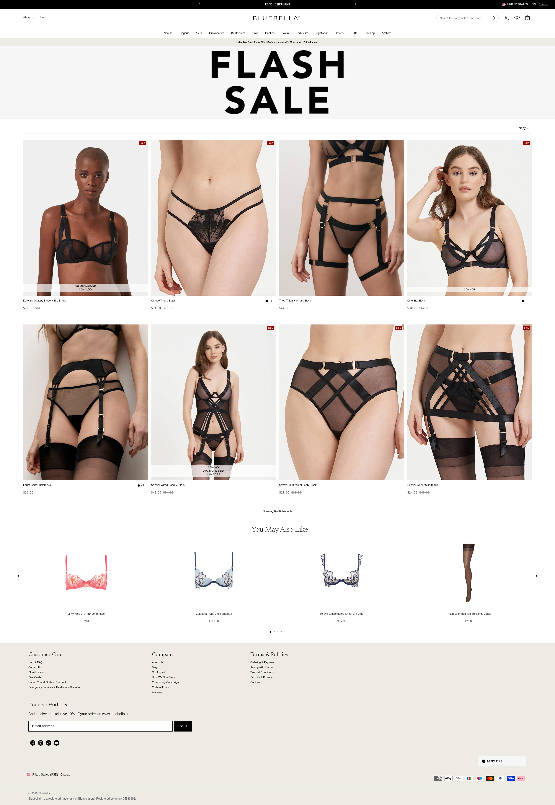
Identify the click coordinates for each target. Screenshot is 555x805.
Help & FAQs (36, 662)
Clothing (369, 33)
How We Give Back (163, 677)
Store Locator (36, 672)
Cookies (255, 682)
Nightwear (321, 33)
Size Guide (35, 677)
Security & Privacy (261, 677)
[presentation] (18, 576)
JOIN (183, 726)
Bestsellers (238, 33)
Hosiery (339, 33)
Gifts (354, 33)
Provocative (216, 33)
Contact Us (35, 667)
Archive (386, 33)
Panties (270, 33)
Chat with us (494, 761)
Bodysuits (302, 33)
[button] (355, 4)
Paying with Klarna (261, 667)
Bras (255, 33)
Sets (199, 33)
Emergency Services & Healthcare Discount (54, 687)
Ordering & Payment (262, 662)
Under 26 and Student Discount (47, 682)
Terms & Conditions (262, 672)
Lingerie (184, 33)
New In (168, 33)
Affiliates (157, 692)
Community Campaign (165, 682)
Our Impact (158, 672)
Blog (154, 667)
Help (43, 17)
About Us (29, 17)
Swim (285, 33)
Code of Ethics (160, 687)
